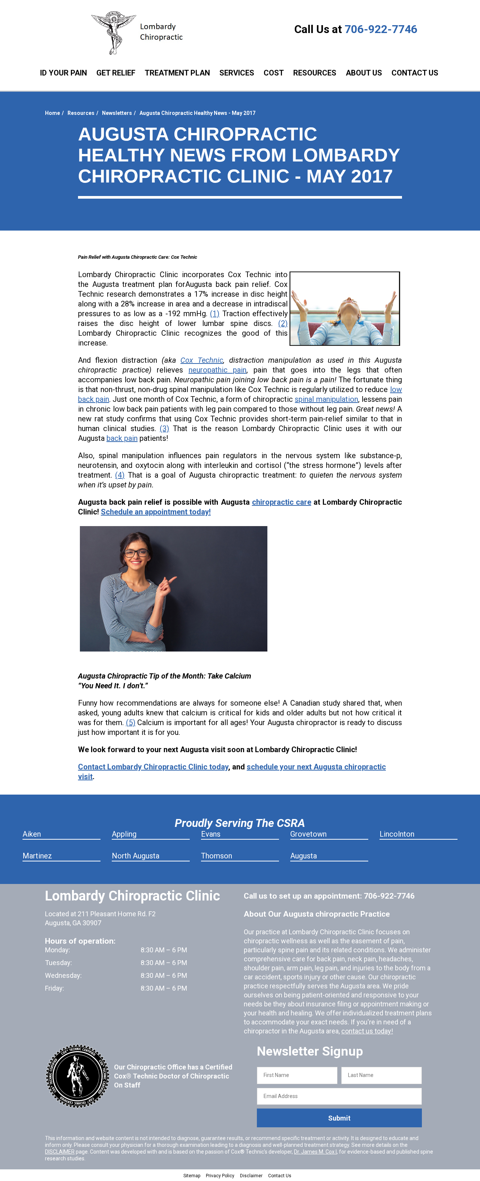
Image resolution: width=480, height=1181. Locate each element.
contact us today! (367, 1031)
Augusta (303, 855)
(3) (164, 428)
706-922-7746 (381, 29)
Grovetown (308, 834)
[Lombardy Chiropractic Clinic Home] (140, 32)
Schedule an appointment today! (156, 511)
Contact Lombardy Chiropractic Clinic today (153, 766)
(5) (130, 722)
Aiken (31, 834)
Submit (339, 1118)
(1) (214, 313)
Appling (124, 834)
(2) (283, 323)
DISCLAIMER (60, 1152)
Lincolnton (397, 834)
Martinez (37, 855)
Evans (210, 834)
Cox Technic (201, 360)
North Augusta (135, 855)
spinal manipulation (326, 399)
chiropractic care (281, 502)
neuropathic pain (218, 369)
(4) (119, 475)
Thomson (216, 855)
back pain (122, 438)
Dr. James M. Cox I (315, 1152)
